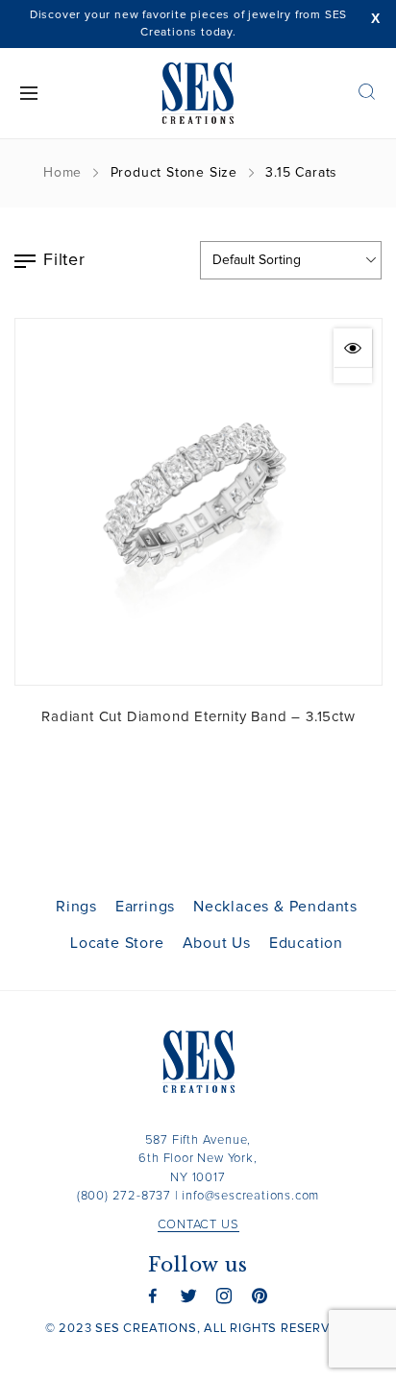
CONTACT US (198, 1225)
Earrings (145, 906)
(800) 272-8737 (124, 1196)
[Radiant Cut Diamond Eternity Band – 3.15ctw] (198, 502)
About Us (217, 943)
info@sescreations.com (250, 1196)
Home (62, 173)
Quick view (353, 347)
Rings (76, 906)
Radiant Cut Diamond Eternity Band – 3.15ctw (198, 717)
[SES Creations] (198, 93)
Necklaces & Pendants (275, 906)
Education (306, 943)
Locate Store (117, 943)
